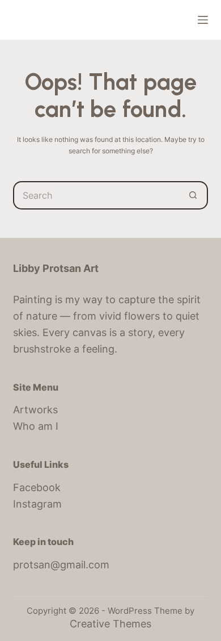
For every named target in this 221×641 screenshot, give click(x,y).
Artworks (35, 410)
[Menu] (203, 20)
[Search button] (194, 195)
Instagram (37, 504)
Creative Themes (110, 624)
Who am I (35, 426)
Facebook (37, 487)
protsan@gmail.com (61, 565)
